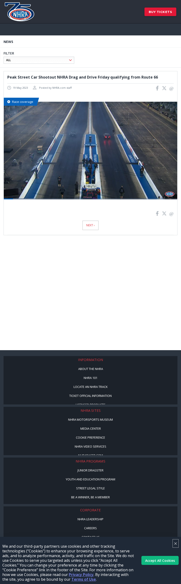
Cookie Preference (90, 437)
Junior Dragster (90, 470)
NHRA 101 (90, 378)
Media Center (90, 428)
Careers (90, 528)
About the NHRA (90, 369)
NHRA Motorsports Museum (90, 419)
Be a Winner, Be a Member (90, 497)
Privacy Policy (81, 574)
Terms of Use (83, 579)
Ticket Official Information (90, 396)
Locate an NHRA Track (91, 387)
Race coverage (22, 102)
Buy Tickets (160, 12)
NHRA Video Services (90, 446)
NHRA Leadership (90, 519)
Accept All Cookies (160, 560)
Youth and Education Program (90, 479)
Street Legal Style (90, 488)
